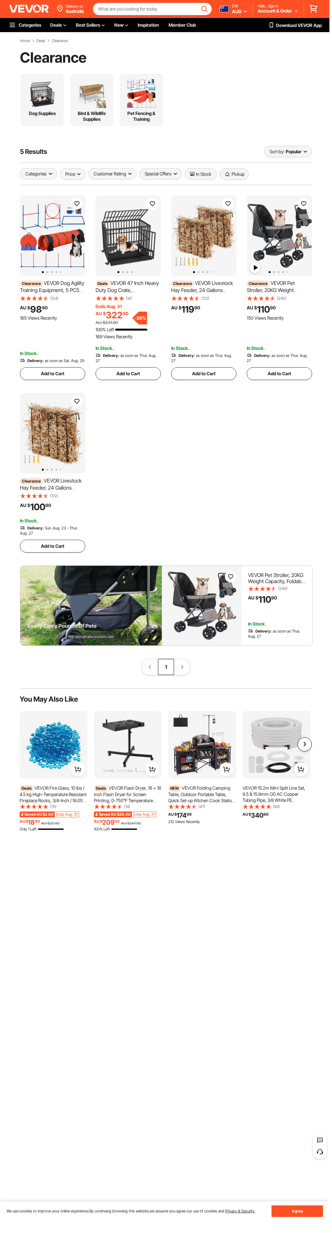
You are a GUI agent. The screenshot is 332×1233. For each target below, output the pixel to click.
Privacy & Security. (240, 1211)
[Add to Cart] (78, 769)
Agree (297, 1211)
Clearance (60, 41)
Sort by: (277, 151)
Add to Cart (52, 373)
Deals (40, 41)
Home (25, 41)
